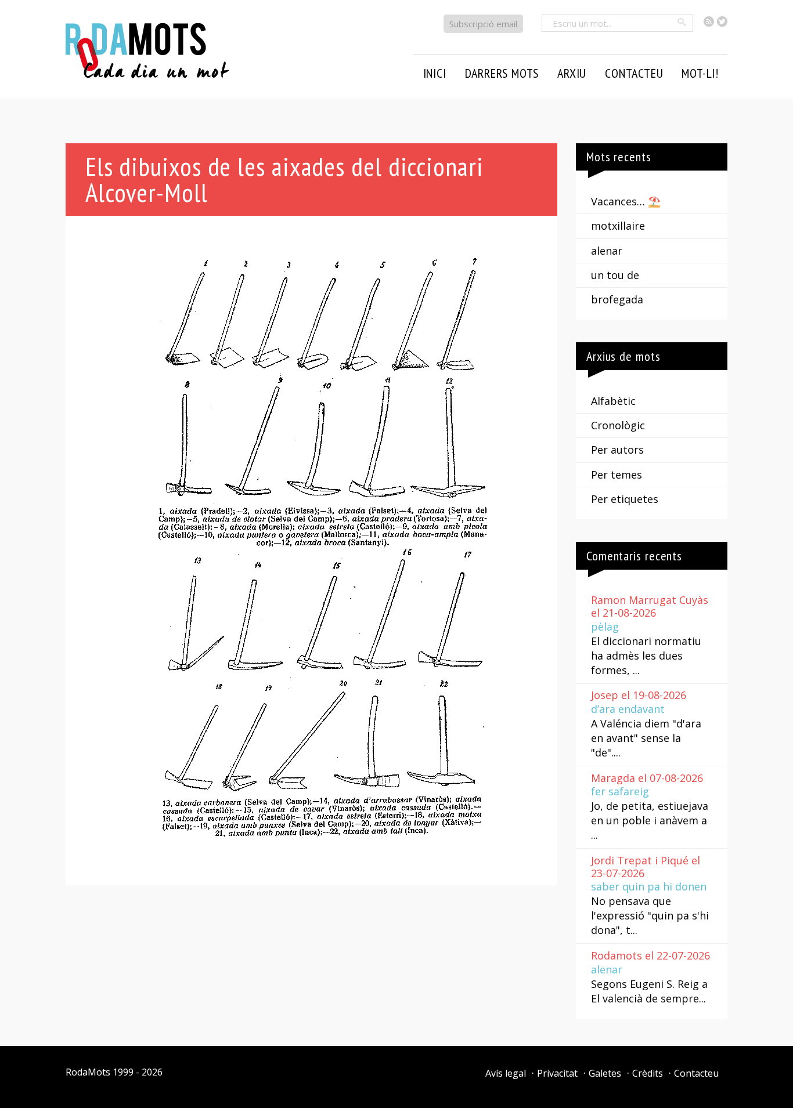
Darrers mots (502, 73)
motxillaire (618, 226)
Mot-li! (700, 73)
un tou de (615, 275)
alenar (606, 251)
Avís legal (505, 1073)
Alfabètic (613, 401)
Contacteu (696, 1073)
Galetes (605, 1073)
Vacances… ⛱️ (626, 201)
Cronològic (618, 425)
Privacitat (557, 1073)
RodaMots (88, 1072)
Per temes (616, 474)
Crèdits (647, 1073)
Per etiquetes (624, 499)
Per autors (617, 450)
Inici (434, 73)
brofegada (617, 299)
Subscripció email (483, 24)
